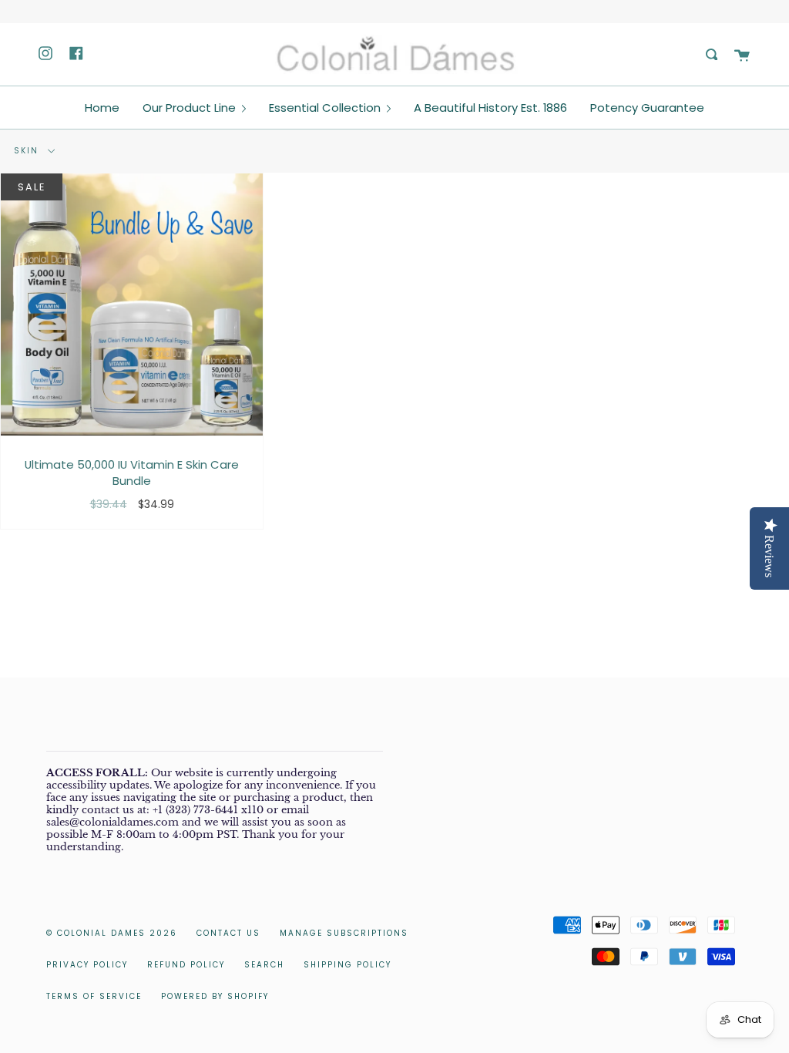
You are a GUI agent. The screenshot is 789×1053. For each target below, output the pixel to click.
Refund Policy (186, 965)
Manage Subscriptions (344, 933)
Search (264, 965)
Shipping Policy (347, 965)
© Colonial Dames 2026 (111, 933)
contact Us (228, 933)
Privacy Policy (87, 965)
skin (28, 150)
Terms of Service (94, 996)
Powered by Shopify (215, 996)
